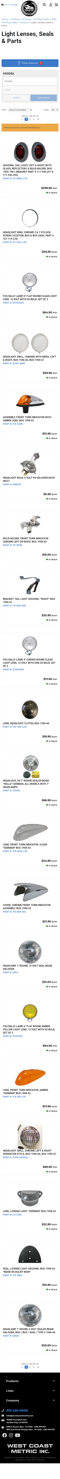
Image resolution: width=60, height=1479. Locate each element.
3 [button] (33, 1367)
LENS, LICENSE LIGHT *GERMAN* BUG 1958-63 (29, 1211)
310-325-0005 (17, 1410)
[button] (22, 1367)
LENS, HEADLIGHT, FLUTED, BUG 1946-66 (26, 723)
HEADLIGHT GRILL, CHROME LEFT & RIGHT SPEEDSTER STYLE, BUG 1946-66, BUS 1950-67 (29, 1152)
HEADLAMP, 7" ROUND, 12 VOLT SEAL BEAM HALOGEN (27, 967)
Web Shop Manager (35, 1460)
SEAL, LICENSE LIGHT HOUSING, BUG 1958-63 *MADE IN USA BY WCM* (29, 1270)
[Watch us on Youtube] (17, 1435)
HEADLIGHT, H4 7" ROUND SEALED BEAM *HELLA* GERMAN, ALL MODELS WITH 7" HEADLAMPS (26, 784)
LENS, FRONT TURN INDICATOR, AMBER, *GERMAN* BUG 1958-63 (25, 1092)
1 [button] (26, 1367)
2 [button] (29, 1367)
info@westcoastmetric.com (19, 1415)
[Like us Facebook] (4, 1435)
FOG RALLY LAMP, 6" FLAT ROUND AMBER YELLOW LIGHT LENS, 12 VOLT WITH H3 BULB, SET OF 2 (29, 1029)
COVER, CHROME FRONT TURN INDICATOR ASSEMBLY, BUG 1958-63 (27, 907)
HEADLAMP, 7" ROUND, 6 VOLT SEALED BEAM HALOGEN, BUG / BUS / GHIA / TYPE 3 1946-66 (29, 1331)
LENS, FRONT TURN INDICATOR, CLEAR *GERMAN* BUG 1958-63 (25, 846)
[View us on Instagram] (11, 1435)
